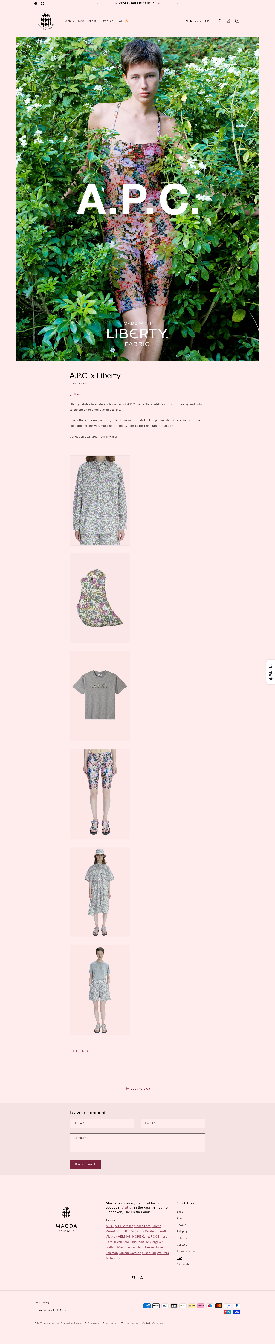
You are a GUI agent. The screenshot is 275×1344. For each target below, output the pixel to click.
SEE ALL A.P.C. (80, 1051)
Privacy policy (110, 1323)
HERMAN (125, 1236)
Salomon (112, 1252)
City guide (183, 1264)
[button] (69, 21)
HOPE (136, 1236)
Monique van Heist (130, 1247)
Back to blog (140, 1088)
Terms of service (130, 1323)
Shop (180, 1211)
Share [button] (76, 394)
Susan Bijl (149, 1252)
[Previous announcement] (98, 3)
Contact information (152, 1323)
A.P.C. (110, 1225)
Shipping (182, 1231)
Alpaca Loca (142, 1225)
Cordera (150, 1231)
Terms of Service (187, 1251)
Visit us (127, 1207)
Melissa (111, 1247)
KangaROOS (150, 1236)
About (180, 1218)
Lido (134, 1242)
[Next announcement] (177, 3)
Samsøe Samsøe (130, 1252)
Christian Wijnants (130, 1231)
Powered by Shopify (71, 1323)
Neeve (149, 1247)
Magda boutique (52, 1323)
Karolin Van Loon (118, 1242)
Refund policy (92, 1323)
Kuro (163, 1236)
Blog (179, 1257)
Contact (182, 1244)
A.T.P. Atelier (124, 1225)
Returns (182, 1238)
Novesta (160, 1247)
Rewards (182, 1225)
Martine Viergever (150, 1242)
